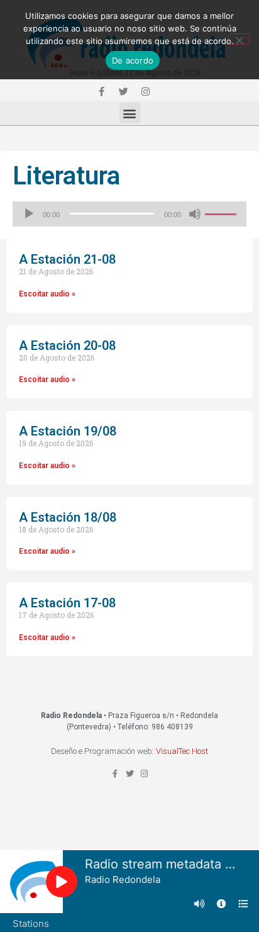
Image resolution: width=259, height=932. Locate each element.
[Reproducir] (29, 214)
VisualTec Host (182, 751)
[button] (129, 113)
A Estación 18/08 (67, 517)
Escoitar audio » (47, 293)
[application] (129, 214)
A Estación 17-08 (67, 602)
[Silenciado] (195, 214)
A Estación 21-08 (67, 259)
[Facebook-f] (101, 91)
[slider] (222, 212)
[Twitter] (123, 91)
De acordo (132, 60)
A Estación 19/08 (67, 431)
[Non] (239, 39)
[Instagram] (145, 91)
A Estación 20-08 (67, 345)
